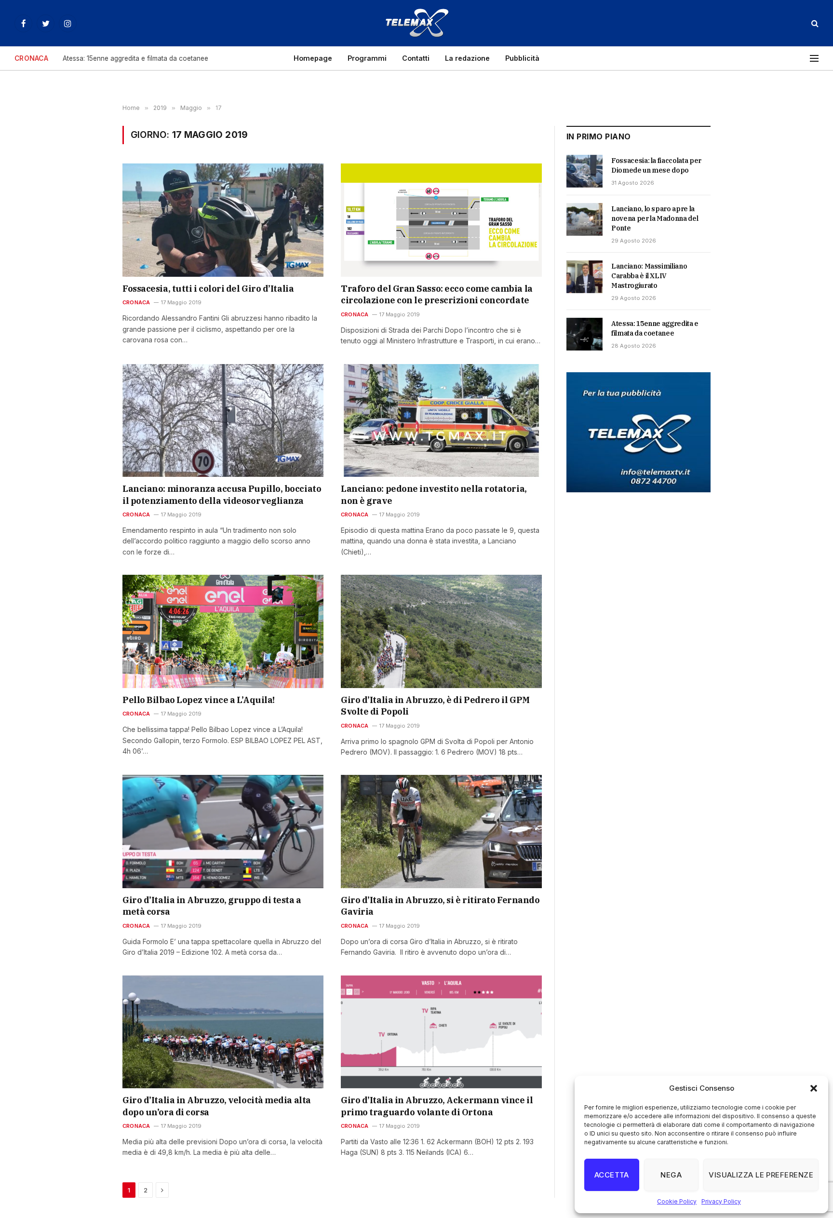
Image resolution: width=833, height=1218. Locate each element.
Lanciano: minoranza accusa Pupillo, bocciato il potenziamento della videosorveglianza (221, 494)
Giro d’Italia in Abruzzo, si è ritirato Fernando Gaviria (440, 905)
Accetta (611, 1174)
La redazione (467, 58)
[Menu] (814, 58)
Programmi (367, 58)
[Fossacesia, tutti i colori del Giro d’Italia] (222, 219)
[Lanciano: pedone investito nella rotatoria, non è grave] (441, 420)
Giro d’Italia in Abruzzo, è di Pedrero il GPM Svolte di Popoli (435, 705)
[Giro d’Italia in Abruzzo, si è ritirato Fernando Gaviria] (441, 831)
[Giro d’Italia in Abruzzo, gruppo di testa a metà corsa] (222, 831)
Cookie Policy (677, 1201)
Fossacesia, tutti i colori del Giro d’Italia (208, 288)
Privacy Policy (721, 1201)
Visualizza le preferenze (761, 1174)
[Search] (814, 23)
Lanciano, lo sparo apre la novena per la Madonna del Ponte (654, 218)
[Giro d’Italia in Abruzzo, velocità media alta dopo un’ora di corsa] (222, 1031)
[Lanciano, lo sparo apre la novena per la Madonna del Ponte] (584, 219)
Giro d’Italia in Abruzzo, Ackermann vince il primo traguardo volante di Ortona (437, 1106)
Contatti (416, 58)
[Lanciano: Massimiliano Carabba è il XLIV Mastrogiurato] (584, 276)
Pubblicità (522, 58)
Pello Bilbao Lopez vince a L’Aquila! (198, 699)
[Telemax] (416, 23)
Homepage (313, 58)
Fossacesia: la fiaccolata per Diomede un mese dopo (656, 165)
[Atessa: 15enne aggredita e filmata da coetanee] (584, 334)
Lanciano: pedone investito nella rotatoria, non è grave (434, 494)
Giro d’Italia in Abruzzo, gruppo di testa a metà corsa (211, 905)
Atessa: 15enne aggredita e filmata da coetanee (135, 58)
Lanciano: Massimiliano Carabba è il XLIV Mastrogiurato (649, 276)
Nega (671, 1174)
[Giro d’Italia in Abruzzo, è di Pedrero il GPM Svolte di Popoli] (441, 631)
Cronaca (136, 302)
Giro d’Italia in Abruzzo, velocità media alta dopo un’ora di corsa (216, 1106)
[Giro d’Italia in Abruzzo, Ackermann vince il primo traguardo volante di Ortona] (441, 1031)
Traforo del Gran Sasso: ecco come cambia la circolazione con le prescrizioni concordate (437, 294)
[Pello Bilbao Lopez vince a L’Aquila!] (222, 631)
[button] (814, 1088)
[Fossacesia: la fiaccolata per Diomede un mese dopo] (584, 171)
